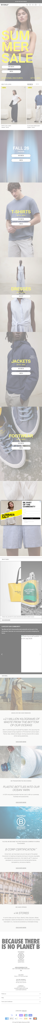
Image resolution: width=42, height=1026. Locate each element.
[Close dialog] (40, 501)
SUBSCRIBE (31, 518)
